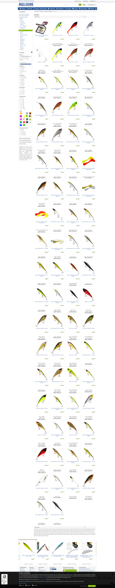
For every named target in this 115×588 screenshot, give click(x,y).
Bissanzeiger (81, 568)
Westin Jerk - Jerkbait (89, 301)
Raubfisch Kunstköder (23, 17)
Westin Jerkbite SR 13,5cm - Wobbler (73, 141)
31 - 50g (22, 106)
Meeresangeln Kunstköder (24, 15)
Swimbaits (22, 43)
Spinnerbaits (22, 39)
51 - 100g (22, 107)
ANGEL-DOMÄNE (27, 4)
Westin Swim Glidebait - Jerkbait (57, 115)
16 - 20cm (23, 91)
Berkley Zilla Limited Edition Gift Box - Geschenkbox (42, 36)
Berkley (22, 68)
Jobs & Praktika (32, 571)
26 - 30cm (23, 92)
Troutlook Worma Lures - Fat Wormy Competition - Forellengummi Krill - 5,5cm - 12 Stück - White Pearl (28, 556)
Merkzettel (86, 1)
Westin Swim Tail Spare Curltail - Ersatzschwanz (42, 222)
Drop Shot (22, 24)
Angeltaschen (87, 570)
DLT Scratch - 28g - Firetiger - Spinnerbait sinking (86, 556)
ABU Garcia (23, 67)
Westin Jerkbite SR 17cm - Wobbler (41, 248)
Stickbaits (21, 42)
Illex (22, 72)
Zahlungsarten (22, 571)
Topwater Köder (23, 45)
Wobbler (21, 49)
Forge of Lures (23, 71)
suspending (23, 132)
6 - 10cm (22, 88)
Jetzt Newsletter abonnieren (71, 570)
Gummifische (22, 28)
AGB (39, 568)
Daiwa (22, 70)
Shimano (88, 568)
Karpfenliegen (92, 570)
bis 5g (22, 97)
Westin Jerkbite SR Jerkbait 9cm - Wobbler (89, 435)
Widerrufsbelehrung (42, 570)
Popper (21, 33)
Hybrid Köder (23, 76)
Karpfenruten (81, 571)
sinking (22, 129)
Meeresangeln (81, 570)
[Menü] (7, 575)
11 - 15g (22, 100)
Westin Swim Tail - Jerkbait (57, 35)
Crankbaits (22, 21)
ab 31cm (22, 94)
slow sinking (23, 133)
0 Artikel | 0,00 (92, 4)
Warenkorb (93, 1)
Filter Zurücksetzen (26, 56)
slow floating (23, 134)
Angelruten (90, 571)
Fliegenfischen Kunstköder (24, 14)
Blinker (21, 20)
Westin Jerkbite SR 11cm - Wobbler (57, 461)
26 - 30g (22, 104)
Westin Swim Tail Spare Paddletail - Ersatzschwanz (88, 169)
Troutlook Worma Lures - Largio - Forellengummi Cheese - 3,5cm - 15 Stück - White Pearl (43, 556)
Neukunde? (32, 0)
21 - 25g (22, 103)
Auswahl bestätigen (83, 586)
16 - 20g (22, 101)
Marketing (35, 585)
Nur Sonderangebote (24, 58)
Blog (30, 570)
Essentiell (22, 585)
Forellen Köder (22, 27)
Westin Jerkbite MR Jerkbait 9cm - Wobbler (73, 276)
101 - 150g (23, 108)
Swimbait (22, 80)
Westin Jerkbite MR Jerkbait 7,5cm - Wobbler (41, 89)
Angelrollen (86, 571)
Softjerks (21, 36)
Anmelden (26, 0)
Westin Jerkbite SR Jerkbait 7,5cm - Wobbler (88, 142)
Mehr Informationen (22, 583)
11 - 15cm (23, 89)
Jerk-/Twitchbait (24, 78)
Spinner (21, 37)
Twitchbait (23, 83)
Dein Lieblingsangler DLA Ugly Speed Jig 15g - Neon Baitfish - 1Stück (72, 556)
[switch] (4, 583)
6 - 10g (22, 99)
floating (22, 130)
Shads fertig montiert (23, 34)
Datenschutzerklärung (42, 579)
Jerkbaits (21, 30)
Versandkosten (22, 570)
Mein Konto (78, 1)
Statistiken (28, 585)
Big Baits (21, 18)
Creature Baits (22, 23)
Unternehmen (32, 568)
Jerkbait (22, 79)
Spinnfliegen (22, 40)
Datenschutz (41, 571)
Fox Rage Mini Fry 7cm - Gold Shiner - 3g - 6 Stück (57, 556)
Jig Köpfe (21, 31)
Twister (21, 46)
